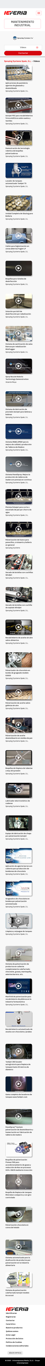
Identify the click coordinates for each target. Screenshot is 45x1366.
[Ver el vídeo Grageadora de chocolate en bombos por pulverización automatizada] (19, 888)
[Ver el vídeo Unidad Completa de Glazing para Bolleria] (19, 203)
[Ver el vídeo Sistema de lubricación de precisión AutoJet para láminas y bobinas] (19, 399)
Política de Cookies (14, 1342)
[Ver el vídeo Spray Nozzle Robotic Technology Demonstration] (19, 366)
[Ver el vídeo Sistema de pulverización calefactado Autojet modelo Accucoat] (19, 1280)
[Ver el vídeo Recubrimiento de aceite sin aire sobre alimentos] (19, 627)
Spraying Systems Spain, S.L (18, 152)
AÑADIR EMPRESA (15, 1353)
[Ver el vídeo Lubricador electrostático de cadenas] (19, 790)
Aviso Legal (10, 1335)
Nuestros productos (14, 1328)
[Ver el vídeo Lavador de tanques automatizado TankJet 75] (19, 170)
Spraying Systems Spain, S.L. (17, 87)
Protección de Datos (14, 1338)
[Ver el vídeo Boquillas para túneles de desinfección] (19, 268)
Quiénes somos (12, 1331)
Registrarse (11, 1317)
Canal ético (10, 1324)
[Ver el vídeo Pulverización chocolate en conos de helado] (19, 1214)
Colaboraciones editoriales (17, 1346)
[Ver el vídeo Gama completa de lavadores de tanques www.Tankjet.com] (19, 1084)
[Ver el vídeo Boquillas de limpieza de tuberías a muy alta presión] (19, 757)
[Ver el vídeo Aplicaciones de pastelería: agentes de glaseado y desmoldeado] (19, 72)
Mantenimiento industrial (22, 23)
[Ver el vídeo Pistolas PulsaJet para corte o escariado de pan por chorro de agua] (19, 496)
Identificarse (11, 1313)
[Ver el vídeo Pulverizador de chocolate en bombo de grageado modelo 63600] (19, 660)
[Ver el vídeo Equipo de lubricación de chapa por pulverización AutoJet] (19, 823)
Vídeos (23, 47)
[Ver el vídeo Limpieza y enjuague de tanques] (19, 921)
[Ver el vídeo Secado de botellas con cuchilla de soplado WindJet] (19, 594)
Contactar (23, 53)
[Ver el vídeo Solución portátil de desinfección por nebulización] (19, 301)
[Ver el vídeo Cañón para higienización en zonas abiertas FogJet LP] (19, 235)
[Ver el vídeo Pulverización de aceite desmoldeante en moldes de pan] (19, 725)
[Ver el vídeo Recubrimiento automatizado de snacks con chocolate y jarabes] (19, 1018)
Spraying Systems (19, 544)
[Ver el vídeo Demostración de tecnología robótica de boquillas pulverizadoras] (19, 138)
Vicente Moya (17, 379)
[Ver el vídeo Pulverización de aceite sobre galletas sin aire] (19, 692)
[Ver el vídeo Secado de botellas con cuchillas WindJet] (19, 562)
